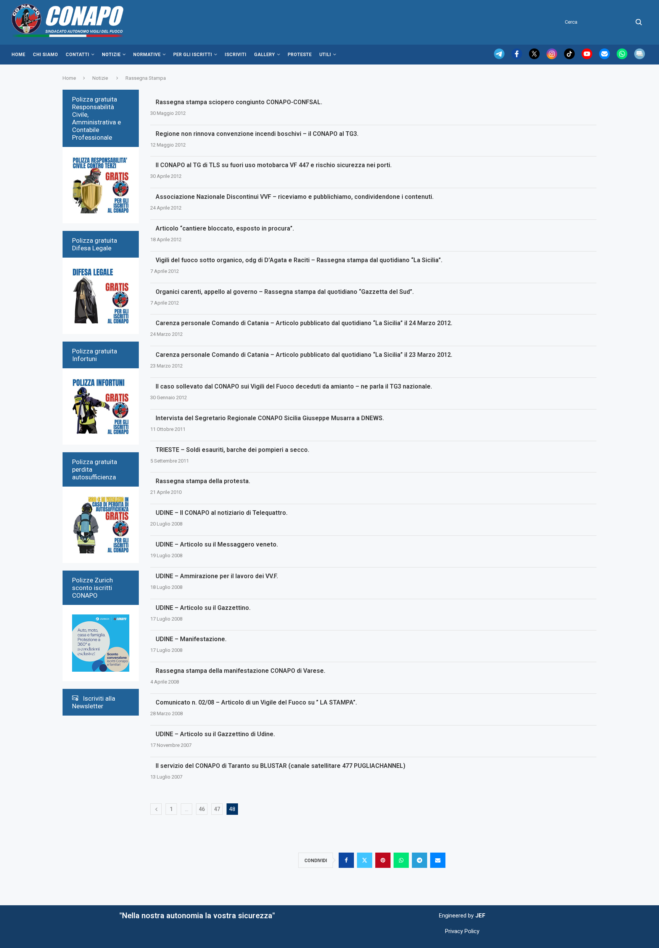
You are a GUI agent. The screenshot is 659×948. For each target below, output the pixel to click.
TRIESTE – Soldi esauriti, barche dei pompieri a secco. (232, 449)
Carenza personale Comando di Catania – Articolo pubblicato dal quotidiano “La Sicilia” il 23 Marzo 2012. (304, 354)
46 (202, 809)
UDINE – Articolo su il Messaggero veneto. (217, 544)
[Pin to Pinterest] (383, 860)
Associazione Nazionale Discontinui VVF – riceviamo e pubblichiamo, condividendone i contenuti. (295, 196)
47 (217, 809)
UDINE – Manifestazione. (191, 639)
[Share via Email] (437, 860)
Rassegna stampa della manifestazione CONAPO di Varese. (240, 670)
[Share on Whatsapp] (401, 860)
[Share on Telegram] (419, 860)
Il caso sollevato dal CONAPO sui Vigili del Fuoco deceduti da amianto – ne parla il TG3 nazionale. (294, 386)
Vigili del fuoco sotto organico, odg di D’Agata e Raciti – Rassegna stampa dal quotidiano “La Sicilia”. (299, 260)
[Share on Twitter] (364, 860)
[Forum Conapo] (639, 57)
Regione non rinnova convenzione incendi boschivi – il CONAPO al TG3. (257, 133)
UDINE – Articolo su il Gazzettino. (203, 607)
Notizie (111, 54)
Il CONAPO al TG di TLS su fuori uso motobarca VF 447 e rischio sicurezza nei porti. (274, 165)
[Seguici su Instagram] (552, 57)
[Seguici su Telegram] (500, 57)
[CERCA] (639, 22)
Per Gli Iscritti (192, 54)
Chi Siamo (45, 54)
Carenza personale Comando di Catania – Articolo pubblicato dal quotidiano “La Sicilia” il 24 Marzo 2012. (304, 323)
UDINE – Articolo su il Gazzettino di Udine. (215, 734)
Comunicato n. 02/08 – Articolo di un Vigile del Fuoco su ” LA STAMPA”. (256, 702)
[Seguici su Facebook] (517, 57)
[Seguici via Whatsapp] (623, 57)
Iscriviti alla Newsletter (93, 702)
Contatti (77, 54)
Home (18, 54)
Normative (147, 54)
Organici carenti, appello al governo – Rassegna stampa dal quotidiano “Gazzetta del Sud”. (285, 291)
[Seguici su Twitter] (535, 57)
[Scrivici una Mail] (605, 57)
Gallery (264, 54)
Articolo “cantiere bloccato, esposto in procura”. (225, 228)
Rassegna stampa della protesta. (203, 481)
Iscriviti (235, 54)
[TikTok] (570, 57)
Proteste (300, 54)
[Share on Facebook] (346, 860)
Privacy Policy (462, 931)
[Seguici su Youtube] (588, 57)
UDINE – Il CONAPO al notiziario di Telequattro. (222, 512)
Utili (325, 54)
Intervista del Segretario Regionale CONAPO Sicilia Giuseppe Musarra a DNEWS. (270, 418)
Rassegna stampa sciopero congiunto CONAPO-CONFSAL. (239, 102)
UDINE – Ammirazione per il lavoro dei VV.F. (217, 576)
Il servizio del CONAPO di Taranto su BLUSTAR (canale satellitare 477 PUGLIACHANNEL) (280, 765)
